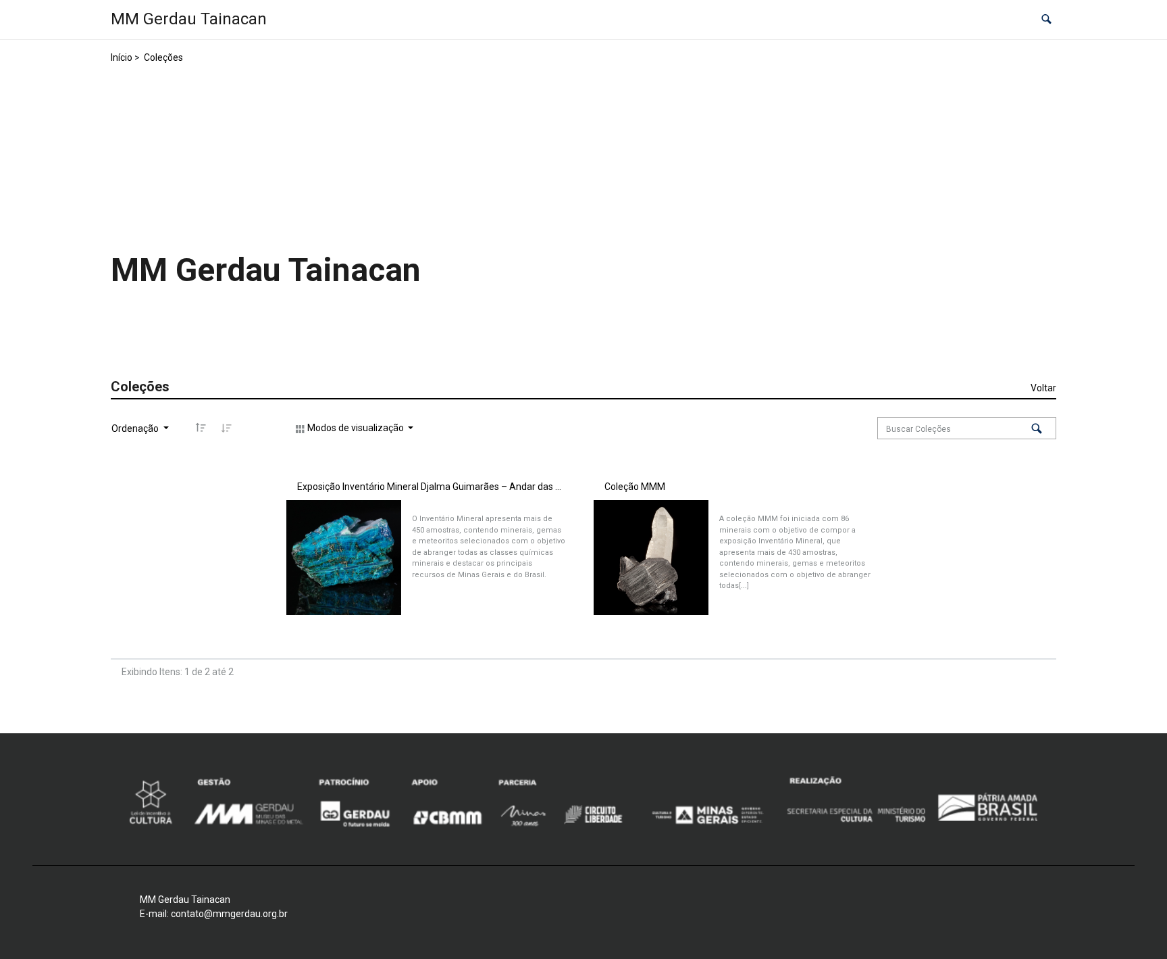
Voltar (1043, 388)
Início (121, 57)
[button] (1046, 20)
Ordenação (136, 428)
